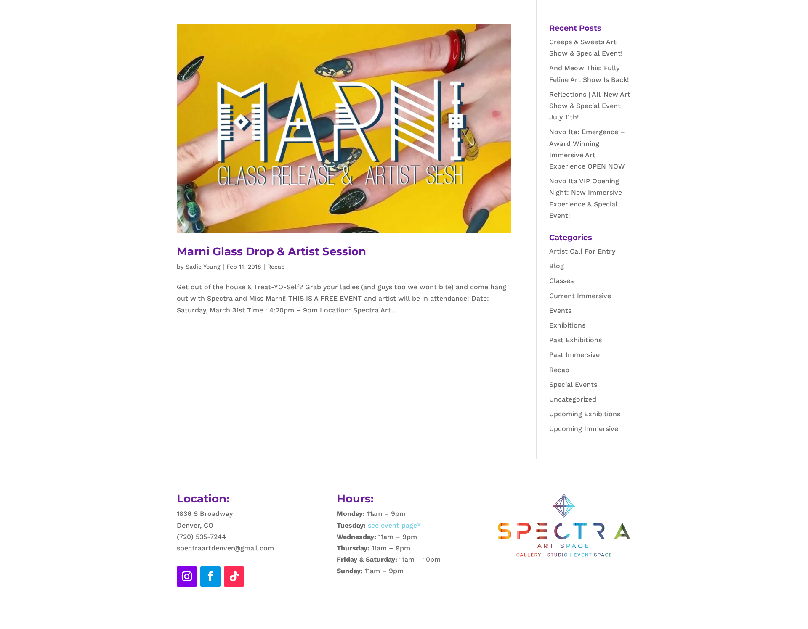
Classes (561, 281)
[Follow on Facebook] (210, 576)
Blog (556, 266)
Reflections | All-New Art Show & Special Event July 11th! (589, 105)
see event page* (393, 525)
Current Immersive (580, 296)
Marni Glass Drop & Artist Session (271, 251)
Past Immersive (574, 355)
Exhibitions (567, 325)
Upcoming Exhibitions (584, 414)
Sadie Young (203, 266)
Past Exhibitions (575, 340)
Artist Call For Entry (582, 251)
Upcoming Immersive (583, 429)
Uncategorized (572, 399)
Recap (276, 266)
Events (560, 310)
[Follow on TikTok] (234, 576)
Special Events (573, 384)
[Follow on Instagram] (187, 576)
